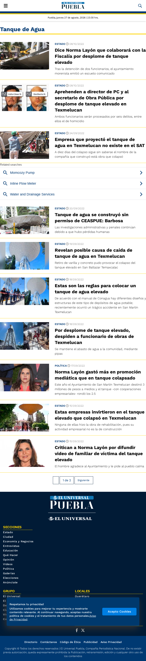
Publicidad (91, 642)
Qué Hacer (10, 555)
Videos (8, 564)
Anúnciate (10, 582)
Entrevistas (11, 545)
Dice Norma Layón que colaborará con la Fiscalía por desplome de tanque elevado (100, 56)
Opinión (8, 559)
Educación (10, 550)
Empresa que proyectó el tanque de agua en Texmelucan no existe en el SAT (100, 142)
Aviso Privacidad (111, 642)
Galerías (9, 573)
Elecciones (10, 577)
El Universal (11, 596)
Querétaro (82, 596)
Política (61, 365)
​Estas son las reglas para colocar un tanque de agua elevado (95, 288)
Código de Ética (70, 642)
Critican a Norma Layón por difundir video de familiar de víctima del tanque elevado (99, 453)
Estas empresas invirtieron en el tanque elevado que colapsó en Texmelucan (99, 415)
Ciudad (8, 536)
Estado (60, 43)
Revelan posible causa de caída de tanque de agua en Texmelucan (93, 253)
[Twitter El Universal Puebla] (84, 630)
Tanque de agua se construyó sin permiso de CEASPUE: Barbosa (92, 217)
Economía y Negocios (18, 541)
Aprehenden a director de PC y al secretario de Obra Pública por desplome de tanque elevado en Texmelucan (92, 101)
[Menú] (5, 5)
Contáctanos (48, 642)
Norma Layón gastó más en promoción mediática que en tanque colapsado (98, 375)
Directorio (30, 642)
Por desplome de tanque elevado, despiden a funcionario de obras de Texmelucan (94, 336)
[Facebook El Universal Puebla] (78, 630)
